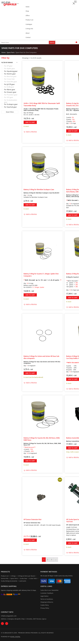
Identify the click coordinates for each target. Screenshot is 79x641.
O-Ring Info (29, 29)
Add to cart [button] (30, 122)
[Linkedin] (6, 623)
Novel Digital (15, 637)
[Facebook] (2, 623)
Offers (28, 15)
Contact (28, 37)
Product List (29, 20)
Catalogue (29, 24)
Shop (27, 11)
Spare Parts (10, 52)
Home (27, 7)
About (27, 33)
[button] (75, 2)
